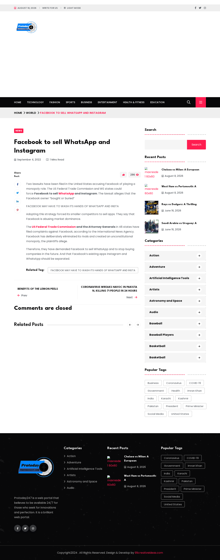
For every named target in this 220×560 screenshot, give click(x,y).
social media (156, 414)
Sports (70, 102)
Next (129, 297)
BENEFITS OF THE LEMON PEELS (38, 289)
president (172, 406)
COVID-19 (195, 383)
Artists (154, 289)
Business (86, 102)
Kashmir (183, 398)
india (151, 398)
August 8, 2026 (174, 176)
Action (154, 255)
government (156, 390)
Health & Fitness (133, 102)
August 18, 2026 (27, 8)
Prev (24, 295)
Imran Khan (195, 390)
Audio (153, 312)
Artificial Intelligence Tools (169, 278)
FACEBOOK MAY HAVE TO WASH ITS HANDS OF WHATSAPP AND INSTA (93, 270)
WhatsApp (66, 193)
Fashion (55, 102)
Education (157, 102)
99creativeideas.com (149, 553)
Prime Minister (195, 406)
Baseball (155, 323)
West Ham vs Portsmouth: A (179, 186)
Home (17, 102)
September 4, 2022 (29, 159)
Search (150, 130)
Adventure (157, 267)
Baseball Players (161, 335)
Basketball (157, 346)
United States (180, 414)
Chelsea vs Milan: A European (180, 170)
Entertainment (107, 102)
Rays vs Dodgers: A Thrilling (179, 204)
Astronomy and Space (165, 301)
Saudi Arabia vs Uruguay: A (179, 223)
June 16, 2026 (173, 210)
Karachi (166, 398)
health (176, 390)
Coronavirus (174, 383)
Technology (35, 102)
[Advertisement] (110, 71)
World (31, 113)
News (18, 130)
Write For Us (50, 8)
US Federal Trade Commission (54, 227)
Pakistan (153, 406)
